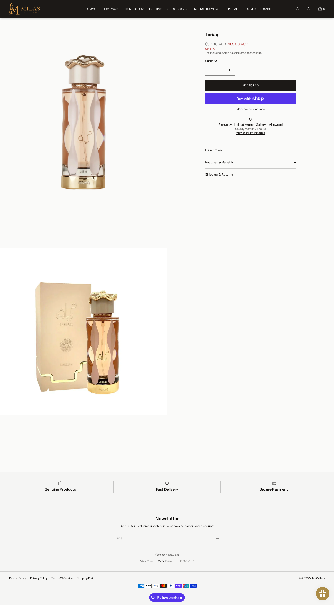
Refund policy (17, 578)
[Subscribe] (213, 538)
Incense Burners (206, 9)
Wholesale (165, 561)
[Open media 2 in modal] (83, 331)
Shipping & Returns (219, 175)
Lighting (155, 9)
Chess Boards (177, 9)
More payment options (250, 109)
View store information (250, 132)
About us (146, 561)
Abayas (91, 9)
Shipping (227, 52)
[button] (297, 9)
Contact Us (186, 561)
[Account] (309, 9)
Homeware (111, 9)
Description (213, 150)
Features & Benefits (219, 162)
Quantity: (211, 60)
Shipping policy (86, 578)
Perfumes (231, 9)
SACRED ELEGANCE (258, 9)
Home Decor (134, 9)
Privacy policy (38, 578)
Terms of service (62, 578)
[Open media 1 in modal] (83, 122)
